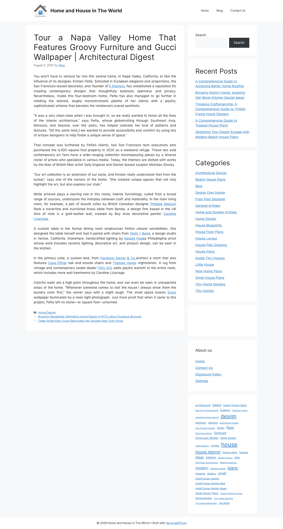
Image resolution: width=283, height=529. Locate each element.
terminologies (203, 498)
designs (213, 422)
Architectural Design (211, 173)
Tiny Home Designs (210, 284)
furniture (220, 433)
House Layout (206, 238)
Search (200, 35)
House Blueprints (208, 225)
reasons (200, 473)
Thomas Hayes (125, 263)
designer (200, 422)
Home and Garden (206, 437)
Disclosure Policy (208, 374)
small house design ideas (211, 488)
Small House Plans (209, 278)
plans (233, 467)
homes (215, 445)
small (222, 473)
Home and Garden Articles (216, 212)
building (225, 410)
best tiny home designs (206, 410)
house (229, 444)
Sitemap (201, 381)
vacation (224, 503)
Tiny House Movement (206, 503)
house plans (230, 452)
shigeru (211, 473)
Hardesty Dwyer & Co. (118, 258)
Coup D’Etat (57, 263)
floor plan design (203, 433)
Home (205, 10)
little (237, 457)
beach (217, 405)
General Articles (207, 206)
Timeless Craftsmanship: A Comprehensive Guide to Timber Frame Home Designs (220, 109)
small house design (207, 478)
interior (211, 457)
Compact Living (239, 410)
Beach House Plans (210, 179)
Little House (204, 265)
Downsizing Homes (229, 423)
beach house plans (235, 405)
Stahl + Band (140, 233)
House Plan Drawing (211, 245)
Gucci (171, 292)
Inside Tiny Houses (210, 258)
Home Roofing (202, 446)
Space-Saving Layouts (231, 493)
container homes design (207, 417)
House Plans (205, 251)
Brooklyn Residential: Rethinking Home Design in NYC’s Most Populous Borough (90, 316)
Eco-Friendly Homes (205, 428)
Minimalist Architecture (206, 462)
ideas (199, 457)
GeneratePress (176, 523)
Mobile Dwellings (228, 462)
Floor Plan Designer (210, 199)
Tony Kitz (105, 268)
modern (201, 468)
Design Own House (210, 192)
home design (228, 437)
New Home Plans (208, 271)
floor (230, 427)
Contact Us (237, 10)
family (220, 427)
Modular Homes (218, 468)
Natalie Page (134, 238)
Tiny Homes (204, 291)
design (228, 416)
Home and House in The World (86, 10)
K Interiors (117, 86)
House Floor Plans (209, 232)
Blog (220, 10)
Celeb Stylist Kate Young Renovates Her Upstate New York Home (80, 320)
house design (208, 451)
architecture (203, 405)
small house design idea (210, 483)
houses (243, 452)
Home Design (47, 312)
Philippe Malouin (163, 204)
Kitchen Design (225, 458)
